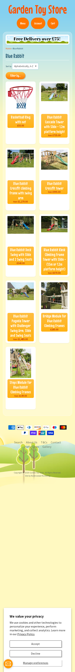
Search (18, 442)
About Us (31, 442)
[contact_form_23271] (8, 663)
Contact (56, 442)
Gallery (46, 446)
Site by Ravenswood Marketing (37, 476)
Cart (53, 23)
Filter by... (15, 75)
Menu (22, 23)
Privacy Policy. (26, 634)
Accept (35, 644)
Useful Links (31, 446)
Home (8, 48)
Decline (35, 653)
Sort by (8, 66)
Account (38, 23)
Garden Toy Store (37, 9)
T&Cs (44, 442)
